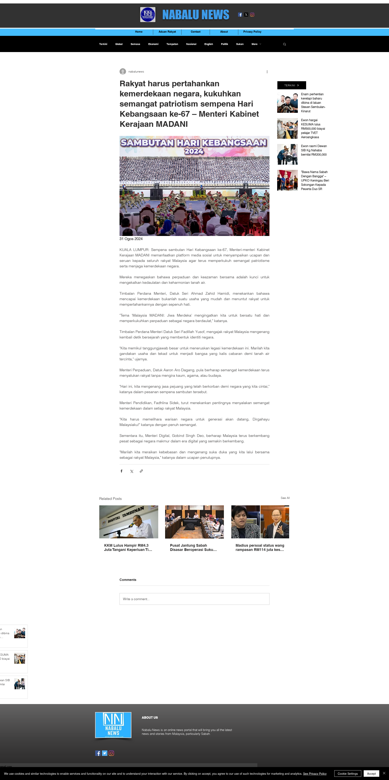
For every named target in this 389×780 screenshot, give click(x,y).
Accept (371, 773)
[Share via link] (141, 471)
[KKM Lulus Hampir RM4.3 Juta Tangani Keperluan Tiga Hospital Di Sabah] (128, 521)
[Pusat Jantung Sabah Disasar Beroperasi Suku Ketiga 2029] (194, 522)
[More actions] (267, 71)
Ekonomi (153, 44)
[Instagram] (252, 15)
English (208, 44)
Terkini (103, 44)
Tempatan (172, 44)
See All (285, 498)
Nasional (191, 44)
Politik (224, 44)
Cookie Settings (348, 773)
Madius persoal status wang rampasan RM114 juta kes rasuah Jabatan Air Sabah (260, 547)
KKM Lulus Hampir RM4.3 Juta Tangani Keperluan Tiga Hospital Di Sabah (128, 547)
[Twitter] (104, 753)
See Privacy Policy (315, 773)
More (255, 44)
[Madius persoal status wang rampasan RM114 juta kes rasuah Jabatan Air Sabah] (260, 521)
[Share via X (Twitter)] (131, 471)
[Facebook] (240, 15)
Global (119, 44)
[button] (284, 44)
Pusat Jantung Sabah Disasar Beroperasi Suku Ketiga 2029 (191, 547)
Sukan (240, 44)
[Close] (384, 773)
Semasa (135, 44)
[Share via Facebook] (121, 471)
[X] (246, 15)
